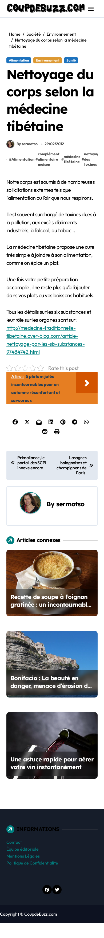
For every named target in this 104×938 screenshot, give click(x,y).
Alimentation (19, 60)
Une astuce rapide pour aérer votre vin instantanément (52, 763)
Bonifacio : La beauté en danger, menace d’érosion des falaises (52, 685)
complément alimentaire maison (48, 159)
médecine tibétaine (72, 159)
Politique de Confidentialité (32, 863)
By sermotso (27, 143)
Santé (71, 60)
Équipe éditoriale (22, 849)
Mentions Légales (23, 856)
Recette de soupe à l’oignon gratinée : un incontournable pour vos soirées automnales (50, 604)
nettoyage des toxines (92, 159)
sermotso (70, 504)
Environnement (47, 60)
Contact (14, 842)
